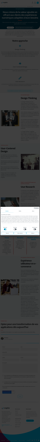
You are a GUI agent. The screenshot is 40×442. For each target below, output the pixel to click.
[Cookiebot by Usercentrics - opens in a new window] (34, 208)
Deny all (7, 233)
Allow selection (20, 233)
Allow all (32, 233)
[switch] (15, 229)
